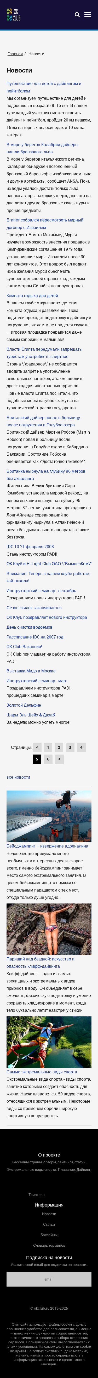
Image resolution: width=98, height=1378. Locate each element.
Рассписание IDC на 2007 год (35, 637)
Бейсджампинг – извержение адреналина (47, 846)
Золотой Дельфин (24, 705)
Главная (49, 1315)
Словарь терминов (49, 1245)
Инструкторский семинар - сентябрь (41, 590)
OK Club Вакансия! (24, 646)
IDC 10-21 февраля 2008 (30, 546)
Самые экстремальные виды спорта (42, 1072)
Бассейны (49, 1234)
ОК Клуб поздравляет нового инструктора (47, 617)
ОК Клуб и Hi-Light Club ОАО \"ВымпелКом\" (49, 563)
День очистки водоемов (30, 627)
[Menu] (87, 14)
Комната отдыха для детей (32, 295)
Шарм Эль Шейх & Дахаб (31, 715)
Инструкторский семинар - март (37, 681)
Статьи (49, 1224)
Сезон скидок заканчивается (34, 608)
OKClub (14, 15)
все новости (18, 777)
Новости (49, 1213)
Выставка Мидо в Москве (31, 671)
